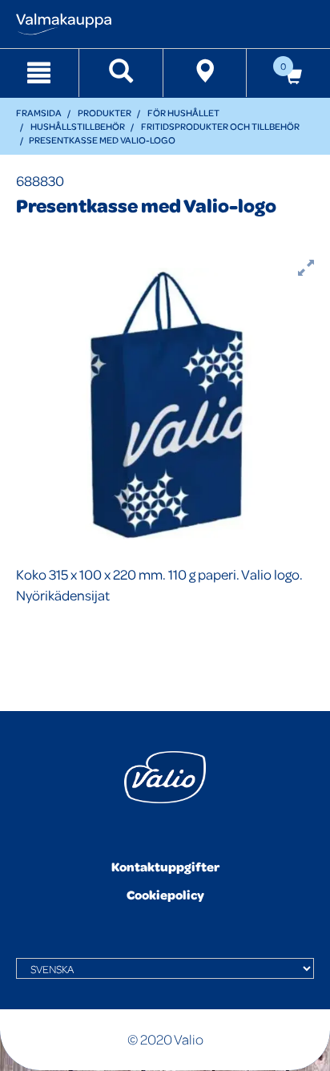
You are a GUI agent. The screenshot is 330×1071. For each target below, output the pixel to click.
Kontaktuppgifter (165, 866)
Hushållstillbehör (77, 126)
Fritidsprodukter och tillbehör (220, 126)
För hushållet (183, 112)
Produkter (104, 112)
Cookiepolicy (165, 894)
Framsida (39, 112)
